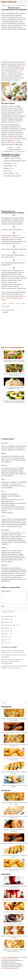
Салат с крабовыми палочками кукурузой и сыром (14, 387)
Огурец (18, 303)
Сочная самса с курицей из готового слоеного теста (14, 758)
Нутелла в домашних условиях (14, 924)
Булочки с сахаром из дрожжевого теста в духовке (14, 936)
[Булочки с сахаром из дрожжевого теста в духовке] (14, 934)
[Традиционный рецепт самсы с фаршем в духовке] (14, 770)
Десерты (6, 622)
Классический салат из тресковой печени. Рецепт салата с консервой (14, 360)
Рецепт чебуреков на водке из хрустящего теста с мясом (14, 719)
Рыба (23, 303)
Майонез (11, 303)
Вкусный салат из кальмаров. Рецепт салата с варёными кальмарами (14, 401)
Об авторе (9, 959)
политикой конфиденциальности (9, 968)
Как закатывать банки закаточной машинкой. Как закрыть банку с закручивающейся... (11, 661)
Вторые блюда (8, 616)
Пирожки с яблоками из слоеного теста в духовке (14, 786)
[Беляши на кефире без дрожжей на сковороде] (14, 828)
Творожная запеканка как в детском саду (14, 900)
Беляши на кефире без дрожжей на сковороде (14, 830)
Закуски (6, 628)
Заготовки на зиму (9, 625)
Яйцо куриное (5, 306)
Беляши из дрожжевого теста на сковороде (14, 732)
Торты (6, 642)
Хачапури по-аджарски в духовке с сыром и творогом (14, 816)
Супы (5, 639)
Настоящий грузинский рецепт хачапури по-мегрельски (14, 745)
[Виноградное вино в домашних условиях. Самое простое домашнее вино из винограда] (14, 884)
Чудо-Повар (4, 957)
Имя (2, 606)
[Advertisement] (14, 46)
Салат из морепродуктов (14, 347)
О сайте (4, 959)
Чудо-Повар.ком (8, 2)
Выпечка (6, 619)
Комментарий (6, 591)
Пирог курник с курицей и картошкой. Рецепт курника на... (14, 950)
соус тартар (17, 140)
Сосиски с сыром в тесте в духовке (14, 912)
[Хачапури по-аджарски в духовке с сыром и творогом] (14, 814)
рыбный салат (17, 122)
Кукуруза (4, 303)
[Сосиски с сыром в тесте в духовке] (14, 910)
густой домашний (15, 138)
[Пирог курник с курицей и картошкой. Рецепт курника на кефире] (14, 948)
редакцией (12, 962)
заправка (12, 142)
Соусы (6, 637)
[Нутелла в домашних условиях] (14, 922)
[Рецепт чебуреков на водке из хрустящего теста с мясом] (14, 717)
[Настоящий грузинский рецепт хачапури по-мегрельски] (14, 743)
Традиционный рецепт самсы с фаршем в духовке (14, 772)
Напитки (6, 631)
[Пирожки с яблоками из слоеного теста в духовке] (14, 784)
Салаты (6, 634)
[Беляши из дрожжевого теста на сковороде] (14, 731)
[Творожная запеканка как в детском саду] (14, 898)
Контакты (15, 959)
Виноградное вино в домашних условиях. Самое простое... (14, 886)
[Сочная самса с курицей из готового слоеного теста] (14, 756)
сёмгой (18, 72)
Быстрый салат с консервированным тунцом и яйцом (14, 374)
